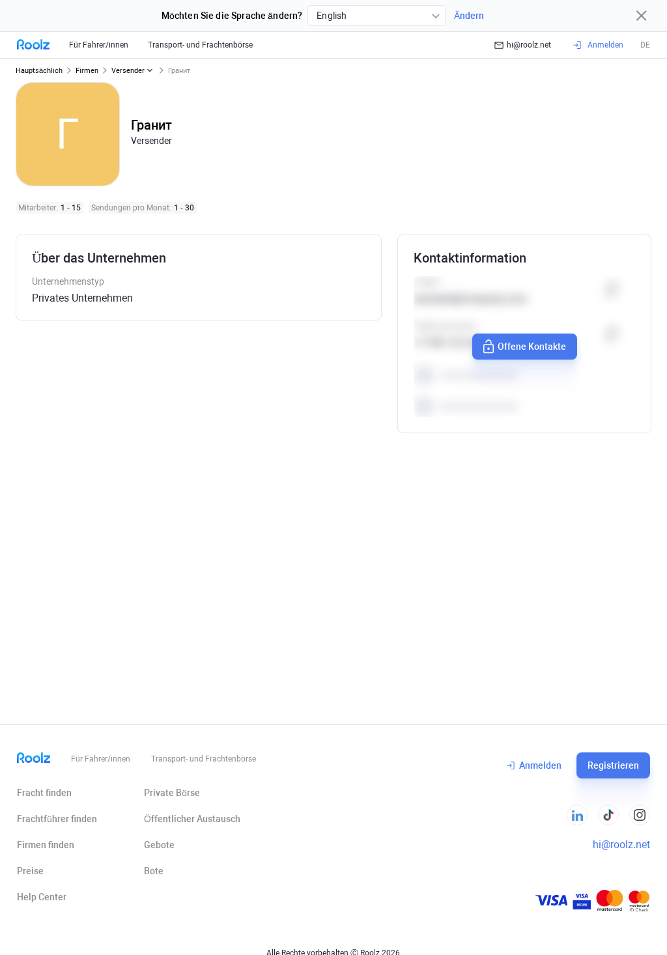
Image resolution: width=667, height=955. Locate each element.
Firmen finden (45, 845)
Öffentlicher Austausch (192, 819)
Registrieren (613, 765)
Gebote (159, 845)
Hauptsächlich (39, 70)
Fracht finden (44, 793)
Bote (153, 871)
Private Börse (172, 793)
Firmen (87, 70)
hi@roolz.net (529, 45)
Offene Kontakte (532, 346)
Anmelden (540, 765)
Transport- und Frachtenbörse (200, 45)
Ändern (469, 15)
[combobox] (376, 15)
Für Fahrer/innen (98, 45)
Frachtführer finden (57, 819)
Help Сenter (41, 897)
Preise (30, 871)
